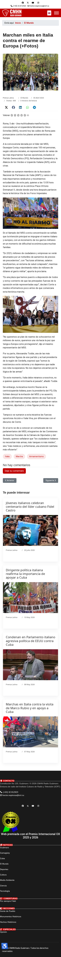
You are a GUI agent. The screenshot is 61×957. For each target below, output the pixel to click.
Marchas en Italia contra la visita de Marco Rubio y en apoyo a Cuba (29, 708)
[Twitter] (28, 3)
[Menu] (56, 13)
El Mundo (24, 98)
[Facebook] (23, 3)
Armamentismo (36, 456)
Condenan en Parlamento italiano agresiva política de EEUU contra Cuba (30, 641)
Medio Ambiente (7, 880)
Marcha (19, 456)
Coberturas (10, 898)
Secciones (9, 908)
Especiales (9, 929)
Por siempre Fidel (8, 901)
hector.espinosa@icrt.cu (39, 6)
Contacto (8, 781)
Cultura (3, 875)
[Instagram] (38, 3)
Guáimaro (4, 847)
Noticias (8, 845)
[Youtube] (33, 3)
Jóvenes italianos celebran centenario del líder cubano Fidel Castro (30, 506)
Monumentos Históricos (10, 916)
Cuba (2, 858)
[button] (6, 107)
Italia (7, 456)
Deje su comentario (14, 471)
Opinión (3, 932)
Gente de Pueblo (7, 911)
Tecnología (5, 891)
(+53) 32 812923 (19, 6)
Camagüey (5, 853)
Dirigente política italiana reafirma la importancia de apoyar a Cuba (25, 574)
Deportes (4, 869)
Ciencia (3, 885)
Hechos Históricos (8, 922)
